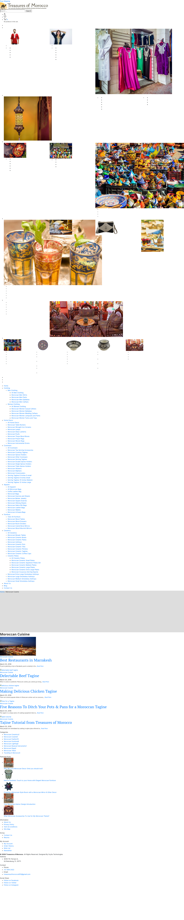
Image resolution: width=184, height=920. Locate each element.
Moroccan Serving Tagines (21, 170)
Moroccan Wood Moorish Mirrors (20, 314)
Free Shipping (5, 1)
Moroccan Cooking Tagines (21, 163)
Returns (6, 837)
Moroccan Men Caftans (20, 57)
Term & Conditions (10, 827)
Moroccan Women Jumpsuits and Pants (71, 57)
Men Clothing (12, 46)
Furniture (7, 300)
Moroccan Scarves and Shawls (19, 295)
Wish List (7, 848)
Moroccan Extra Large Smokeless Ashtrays (23, 574)
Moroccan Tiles (10, 750)
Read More (40, 666)
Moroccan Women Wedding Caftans (70, 55)
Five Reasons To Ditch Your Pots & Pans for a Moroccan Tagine (53, 706)
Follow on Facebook (11, 880)
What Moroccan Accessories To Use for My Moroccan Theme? (26, 816)
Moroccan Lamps (109, 104)
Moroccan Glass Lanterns (112, 107)
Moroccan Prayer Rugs (157, 100)
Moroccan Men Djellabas (20, 55)
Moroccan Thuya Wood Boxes (160, 98)
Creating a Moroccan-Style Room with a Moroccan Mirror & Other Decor (30, 792)
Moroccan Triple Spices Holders (68, 167)
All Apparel (12, 286)
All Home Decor (13, 422)
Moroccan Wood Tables (16, 305)
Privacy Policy (9, 824)
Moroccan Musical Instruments (15, 746)
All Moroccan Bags (14, 289)
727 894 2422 (9, 870)
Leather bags (104, 241)
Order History (9, 846)
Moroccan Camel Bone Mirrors (19, 312)
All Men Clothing (17, 48)
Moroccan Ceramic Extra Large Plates (25, 570)
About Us (7, 377)
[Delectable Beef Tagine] (9, 670)
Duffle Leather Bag (14, 291)
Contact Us (8, 382)
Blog (5, 380)
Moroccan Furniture (11, 741)
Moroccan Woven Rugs (157, 102)
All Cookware (16, 159)
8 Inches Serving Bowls (77, 359)
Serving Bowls (74, 354)
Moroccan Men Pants (19, 52)
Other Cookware (105, 209)
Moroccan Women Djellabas (67, 52)
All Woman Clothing (64, 48)
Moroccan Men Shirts (19, 50)
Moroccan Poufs (109, 109)
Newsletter (8, 850)
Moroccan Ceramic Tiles (138, 352)
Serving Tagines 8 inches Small (156, 164)
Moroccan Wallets (14, 510)
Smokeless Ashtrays (106, 352)
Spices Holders (62, 160)
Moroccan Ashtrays (15, 361)
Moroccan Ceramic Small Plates (49, 354)
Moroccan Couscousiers (108, 216)
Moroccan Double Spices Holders (69, 162)
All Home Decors (109, 98)
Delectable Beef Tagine (19, 675)
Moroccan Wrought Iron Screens (114, 102)
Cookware (7, 142)
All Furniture (12, 302)
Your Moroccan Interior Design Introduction (19, 804)
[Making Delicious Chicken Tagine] (9, 685)
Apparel (6, 219)
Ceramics (7, 338)
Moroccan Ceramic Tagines (140, 357)
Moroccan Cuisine (6, 657)
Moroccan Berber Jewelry (17, 298)
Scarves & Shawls (59, 236)
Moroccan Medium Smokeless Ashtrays (22, 579)
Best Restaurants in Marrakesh (26, 660)
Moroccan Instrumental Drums (160, 104)
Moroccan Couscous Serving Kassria (25, 572)
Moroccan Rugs (10, 748)
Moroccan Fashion (11, 739)
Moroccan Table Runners (112, 100)
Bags (101, 237)
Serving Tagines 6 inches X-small (157, 162)
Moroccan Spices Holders (21, 166)
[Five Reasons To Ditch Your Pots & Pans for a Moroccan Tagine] (7, 701)
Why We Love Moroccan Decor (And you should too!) (23, 768)
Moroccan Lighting (11, 744)
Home (6, 25)
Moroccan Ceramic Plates (17, 359)
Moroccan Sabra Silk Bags (17, 505)
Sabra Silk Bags (104, 243)
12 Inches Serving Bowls (77, 363)
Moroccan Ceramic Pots (16, 363)
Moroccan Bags (13, 293)
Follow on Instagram (11, 885)
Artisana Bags (104, 239)
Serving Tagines (150, 160)
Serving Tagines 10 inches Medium (157, 167)
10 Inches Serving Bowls (77, 361)
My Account (8, 844)
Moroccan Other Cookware (21, 168)
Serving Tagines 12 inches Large (156, 169)
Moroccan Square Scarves (63, 238)
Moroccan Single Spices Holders (69, 164)
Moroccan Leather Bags (16, 507)
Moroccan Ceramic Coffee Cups (141, 359)
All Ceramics (12, 352)
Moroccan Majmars (106, 214)
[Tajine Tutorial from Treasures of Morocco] (5, 717)
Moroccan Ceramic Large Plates (49, 366)
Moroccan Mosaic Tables (17, 354)
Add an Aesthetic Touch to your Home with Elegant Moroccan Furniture (30, 780)
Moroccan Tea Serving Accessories (24, 161)
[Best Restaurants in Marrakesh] (18, 646)
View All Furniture (14, 517)
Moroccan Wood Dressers (17, 307)
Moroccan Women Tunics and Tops (70, 59)
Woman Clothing (59, 46)
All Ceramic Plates (18, 558)
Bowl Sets (72, 357)
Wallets (101, 246)
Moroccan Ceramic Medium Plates (24, 565)
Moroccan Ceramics (11, 734)
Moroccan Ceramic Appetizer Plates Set (26, 563)
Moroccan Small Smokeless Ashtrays (21, 581)
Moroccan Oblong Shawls (62, 240)
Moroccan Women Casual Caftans (69, 50)
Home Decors (9, 95)
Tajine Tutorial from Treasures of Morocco (36, 722)
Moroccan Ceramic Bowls (17, 357)
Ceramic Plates (43, 352)
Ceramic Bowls (74, 352)
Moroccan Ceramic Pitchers (140, 354)
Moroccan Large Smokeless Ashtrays (21, 576)
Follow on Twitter (10, 883)
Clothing (7, 28)
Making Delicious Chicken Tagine (28, 691)
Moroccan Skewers (106, 212)
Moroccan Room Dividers (17, 309)
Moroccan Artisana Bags (16, 512)
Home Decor (8, 420)
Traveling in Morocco (12, 753)
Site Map (7, 829)
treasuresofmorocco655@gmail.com (17, 874)
